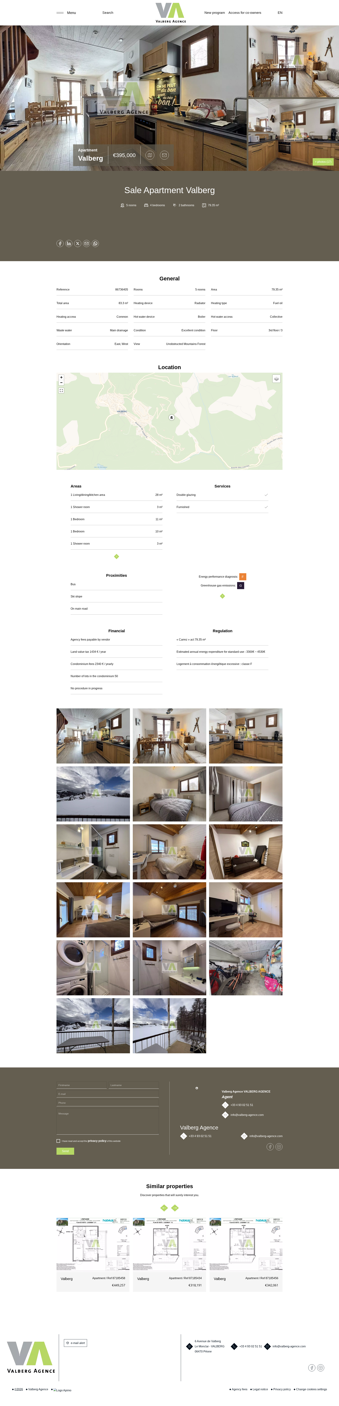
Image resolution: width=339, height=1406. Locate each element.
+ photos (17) (323, 161)
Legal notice (260, 1389)
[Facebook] (60, 242)
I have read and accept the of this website (91, 1140)
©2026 (18, 1389)
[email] (86, 242)
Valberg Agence (199, 1128)
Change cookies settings (311, 1389)
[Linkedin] (69, 242)
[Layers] (276, 379)
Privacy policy (282, 1389)
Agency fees (239, 1389)
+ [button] (61, 377)
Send (65, 1151)
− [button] (61, 382)
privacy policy (97, 1140)
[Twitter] (77, 242)
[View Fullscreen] (61, 390)
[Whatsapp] (95, 242)
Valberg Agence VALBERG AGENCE (246, 1091)
